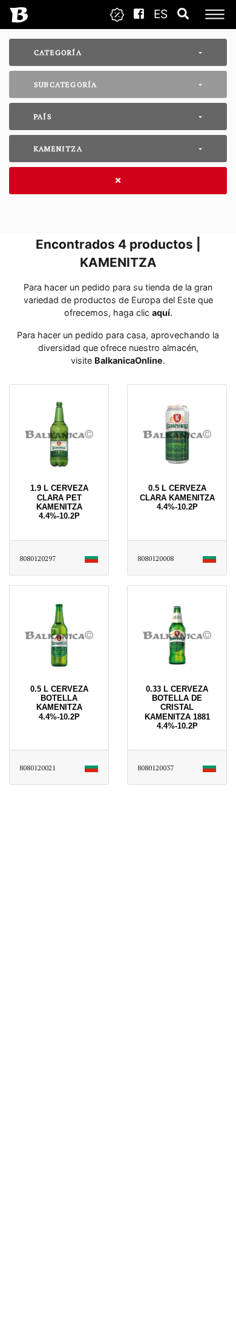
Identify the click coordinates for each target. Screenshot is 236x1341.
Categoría (58, 52)
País (43, 116)
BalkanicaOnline (128, 360)
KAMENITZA (58, 148)
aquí (161, 312)
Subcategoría (65, 84)
